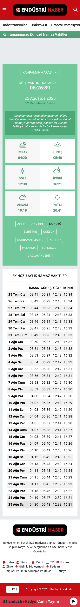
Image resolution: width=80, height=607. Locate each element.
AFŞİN (21, 223)
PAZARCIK (29, 247)
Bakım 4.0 (39, 25)
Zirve (9, 566)
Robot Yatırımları (15, 25)
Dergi (39, 562)
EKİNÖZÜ (55, 223)
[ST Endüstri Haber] (40, 10)
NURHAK (55, 240)
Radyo (25, 562)
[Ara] (75, 10)
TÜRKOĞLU (49, 247)
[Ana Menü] (4, 10)
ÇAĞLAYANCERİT (39, 255)
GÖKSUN (49, 231)
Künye (62, 571)
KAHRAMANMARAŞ (30, 240)
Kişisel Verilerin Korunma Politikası (29, 571)
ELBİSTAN (30, 231)
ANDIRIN (37, 223)
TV (52, 562)
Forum (64, 562)
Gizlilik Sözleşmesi (31, 566)
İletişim (55, 566)
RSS (14, 589)
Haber (10, 562)
